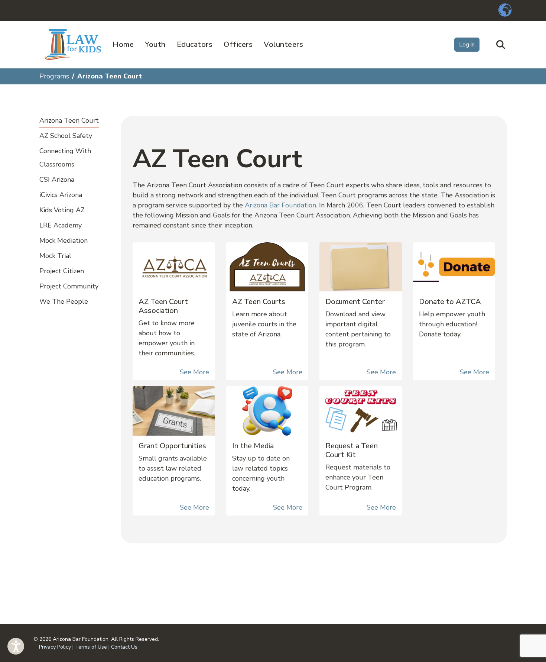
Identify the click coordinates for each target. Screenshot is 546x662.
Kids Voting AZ (62, 210)
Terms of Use (91, 646)
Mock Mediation (63, 240)
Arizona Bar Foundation (280, 205)
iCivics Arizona (60, 194)
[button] (15, 646)
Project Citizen (61, 271)
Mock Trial (55, 255)
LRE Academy (60, 225)
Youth (155, 44)
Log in (467, 45)
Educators (195, 44)
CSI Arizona (56, 179)
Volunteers (283, 44)
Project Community (68, 286)
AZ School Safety (65, 135)
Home (123, 44)
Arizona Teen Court (69, 120)
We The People (63, 301)
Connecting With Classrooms (65, 157)
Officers (238, 44)
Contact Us (124, 646)
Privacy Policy (55, 646)
